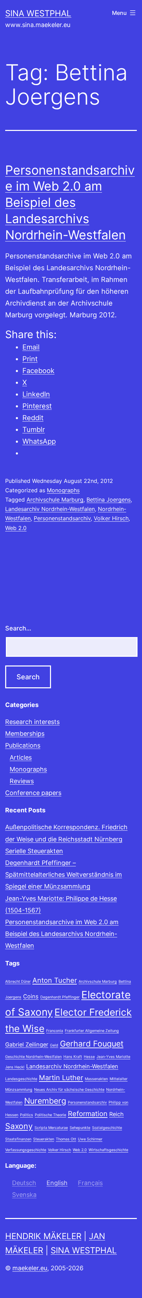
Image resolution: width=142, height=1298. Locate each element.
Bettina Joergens (109, 499)
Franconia (54, 1030)
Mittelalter (119, 1079)
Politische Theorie (50, 1115)
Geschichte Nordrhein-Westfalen (33, 1056)
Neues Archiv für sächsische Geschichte (69, 1089)
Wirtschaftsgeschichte (108, 1150)
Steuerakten (43, 1139)
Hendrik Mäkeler (43, 1236)
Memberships (24, 733)
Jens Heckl (14, 1067)
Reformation (88, 1114)
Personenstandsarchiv (62, 518)
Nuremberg (45, 1101)
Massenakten (96, 1079)
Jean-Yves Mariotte (113, 1056)
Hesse (89, 1056)
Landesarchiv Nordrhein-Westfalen (50, 508)
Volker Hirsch (111, 518)
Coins (31, 996)
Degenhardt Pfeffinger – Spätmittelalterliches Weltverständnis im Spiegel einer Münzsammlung (63, 874)
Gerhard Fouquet (91, 1044)
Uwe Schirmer (90, 1139)
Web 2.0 (16, 527)
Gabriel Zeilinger (26, 1044)
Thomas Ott (66, 1139)
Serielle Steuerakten (34, 851)
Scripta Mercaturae (51, 1127)
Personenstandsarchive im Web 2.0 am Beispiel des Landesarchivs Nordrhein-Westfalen (70, 202)
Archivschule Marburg (55, 499)
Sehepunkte (80, 1127)
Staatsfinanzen (18, 1139)
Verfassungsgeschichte (25, 1150)
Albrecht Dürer (18, 981)
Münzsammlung (18, 1089)
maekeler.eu (29, 1268)
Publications (22, 745)
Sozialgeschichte (107, 1127)
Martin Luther (61, 1078)
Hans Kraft (72, 1056)
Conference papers (33, 792)
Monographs (63, 490)
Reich (116, 1114)
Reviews (22, 781)
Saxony (19, 1126)
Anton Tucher (54, 980)
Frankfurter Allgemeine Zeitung (92, 1030)
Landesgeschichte (21, 1079)
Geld (54, 1045)
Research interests (32, 721)
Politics (26, 1115)
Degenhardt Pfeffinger (60, 997)
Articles (21, 757)
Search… (18, 628)
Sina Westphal (38, 13)
